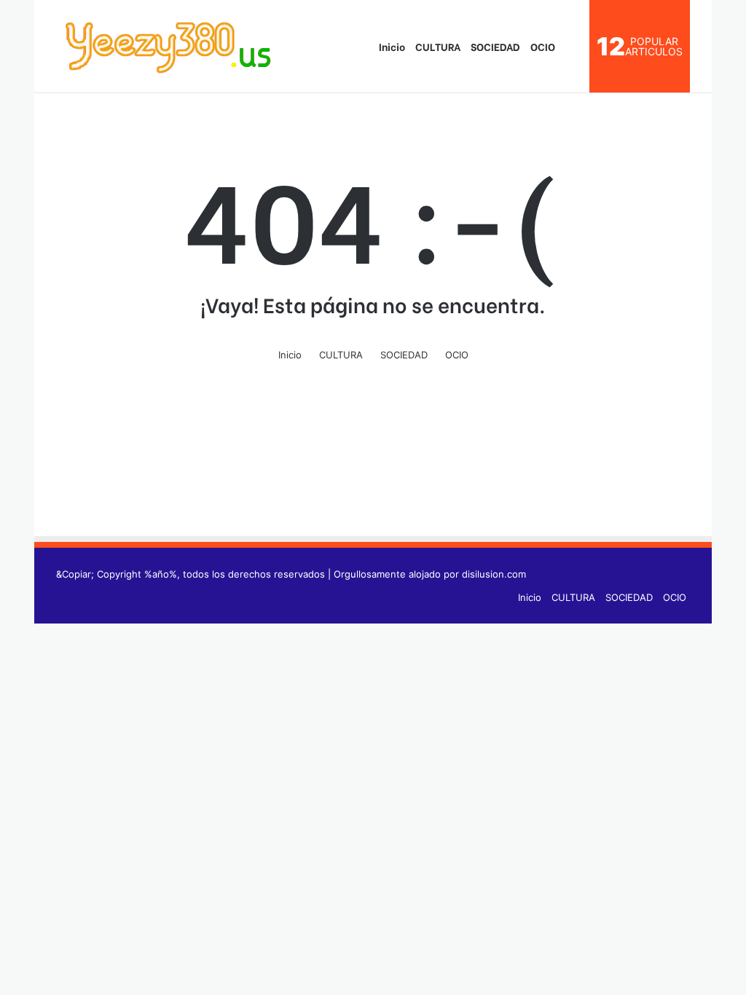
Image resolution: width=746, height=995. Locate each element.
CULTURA (437, 46)
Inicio (391, 46)
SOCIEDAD (495, 46)
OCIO (542, 46)
